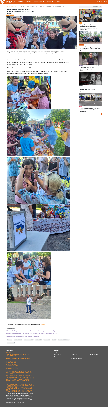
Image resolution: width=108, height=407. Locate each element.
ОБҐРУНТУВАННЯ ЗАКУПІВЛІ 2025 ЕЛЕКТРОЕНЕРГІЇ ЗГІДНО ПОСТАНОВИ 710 (19, 373)
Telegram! (42, 324)
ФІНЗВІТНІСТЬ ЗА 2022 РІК (11, 362)
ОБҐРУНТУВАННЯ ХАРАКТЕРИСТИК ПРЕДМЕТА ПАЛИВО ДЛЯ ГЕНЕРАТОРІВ (19, 376)
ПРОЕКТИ (28, 2)
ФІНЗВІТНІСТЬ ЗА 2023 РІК (11, 361)
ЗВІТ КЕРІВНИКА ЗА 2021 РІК (12, 365)
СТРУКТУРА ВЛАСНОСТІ (11, 357)
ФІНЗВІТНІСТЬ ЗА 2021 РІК (11, 364)
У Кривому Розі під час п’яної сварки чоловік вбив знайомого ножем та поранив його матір (31, 333)
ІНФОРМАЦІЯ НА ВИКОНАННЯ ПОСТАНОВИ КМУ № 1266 (18, 354)
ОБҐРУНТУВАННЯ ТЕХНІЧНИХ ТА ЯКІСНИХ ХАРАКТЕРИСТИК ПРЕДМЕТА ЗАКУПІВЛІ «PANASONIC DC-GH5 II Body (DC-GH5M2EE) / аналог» (20, 388)
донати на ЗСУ (38, 339)
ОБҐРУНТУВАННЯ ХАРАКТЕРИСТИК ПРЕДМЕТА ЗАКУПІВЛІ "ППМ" (20, 377)
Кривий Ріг (9, 339)
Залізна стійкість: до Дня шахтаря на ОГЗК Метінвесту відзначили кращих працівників (90, 48)
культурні (54, 339)
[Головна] (2, 3)
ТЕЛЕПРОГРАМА (39, 2)
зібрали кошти (47, 339)
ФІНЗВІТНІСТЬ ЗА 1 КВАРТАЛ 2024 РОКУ (14, 360)
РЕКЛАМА (50, 2)
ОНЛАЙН (59, 2)
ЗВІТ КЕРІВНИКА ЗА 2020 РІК (12, 367)
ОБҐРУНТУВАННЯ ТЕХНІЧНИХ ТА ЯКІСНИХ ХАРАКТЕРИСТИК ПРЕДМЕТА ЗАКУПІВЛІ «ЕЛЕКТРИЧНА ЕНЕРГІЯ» (19, 383)
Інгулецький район (18, 339)
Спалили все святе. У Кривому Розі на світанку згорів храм (22, 336)
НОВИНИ (20, 2)
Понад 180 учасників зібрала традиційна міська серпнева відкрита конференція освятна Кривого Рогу (88, 27)
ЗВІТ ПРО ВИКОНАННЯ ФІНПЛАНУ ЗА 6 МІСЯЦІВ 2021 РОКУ (18, 371)
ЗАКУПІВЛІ (8, 352)
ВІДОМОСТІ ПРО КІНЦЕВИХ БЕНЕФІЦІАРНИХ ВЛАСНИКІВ (18, 358)
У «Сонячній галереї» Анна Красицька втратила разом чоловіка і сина (90, 69)
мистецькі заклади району (63, 339)
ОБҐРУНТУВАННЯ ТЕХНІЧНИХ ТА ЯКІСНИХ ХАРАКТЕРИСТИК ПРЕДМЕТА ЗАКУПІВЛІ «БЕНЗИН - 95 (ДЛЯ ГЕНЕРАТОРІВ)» (19, 391)
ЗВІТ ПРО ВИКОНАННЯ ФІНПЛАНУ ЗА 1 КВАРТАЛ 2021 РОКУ (19, 369)
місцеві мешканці (11, 342)
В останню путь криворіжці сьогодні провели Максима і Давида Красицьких (90, 89)
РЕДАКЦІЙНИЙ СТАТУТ (11, 355)
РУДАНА (10, 1)
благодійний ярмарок (28, 339)
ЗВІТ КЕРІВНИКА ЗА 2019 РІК (12, 368)
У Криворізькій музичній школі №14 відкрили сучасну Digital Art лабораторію (90, 110)
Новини (13, 6)
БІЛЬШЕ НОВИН (97, 114)
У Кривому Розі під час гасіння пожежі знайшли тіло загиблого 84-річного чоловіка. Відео (31, 331)
